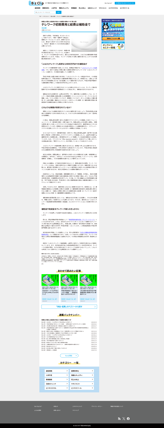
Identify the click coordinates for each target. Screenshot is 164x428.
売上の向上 (75, 379)
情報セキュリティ (76, 375)
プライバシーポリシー (96, 406)
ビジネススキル (51, 388)
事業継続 (49, 379)
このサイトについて (77, 406)
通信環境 (49, 371)
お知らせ (55, 406)
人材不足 (49, 375)
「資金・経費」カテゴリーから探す (69, 306)
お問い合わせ (56, 410)
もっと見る (68, 355)
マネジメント (46, 16)
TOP (40, 16)
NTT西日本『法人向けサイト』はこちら (125, 3)
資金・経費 (53, 16)
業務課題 (44, 299)
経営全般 (49, 299)
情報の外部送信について (117, 406)
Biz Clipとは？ (108, 3)
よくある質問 (37, 410)
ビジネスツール (76, 388)
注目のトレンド (51, 384)
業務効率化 (75, 371)
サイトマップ (76, 410)
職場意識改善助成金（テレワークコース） (81, 219)
